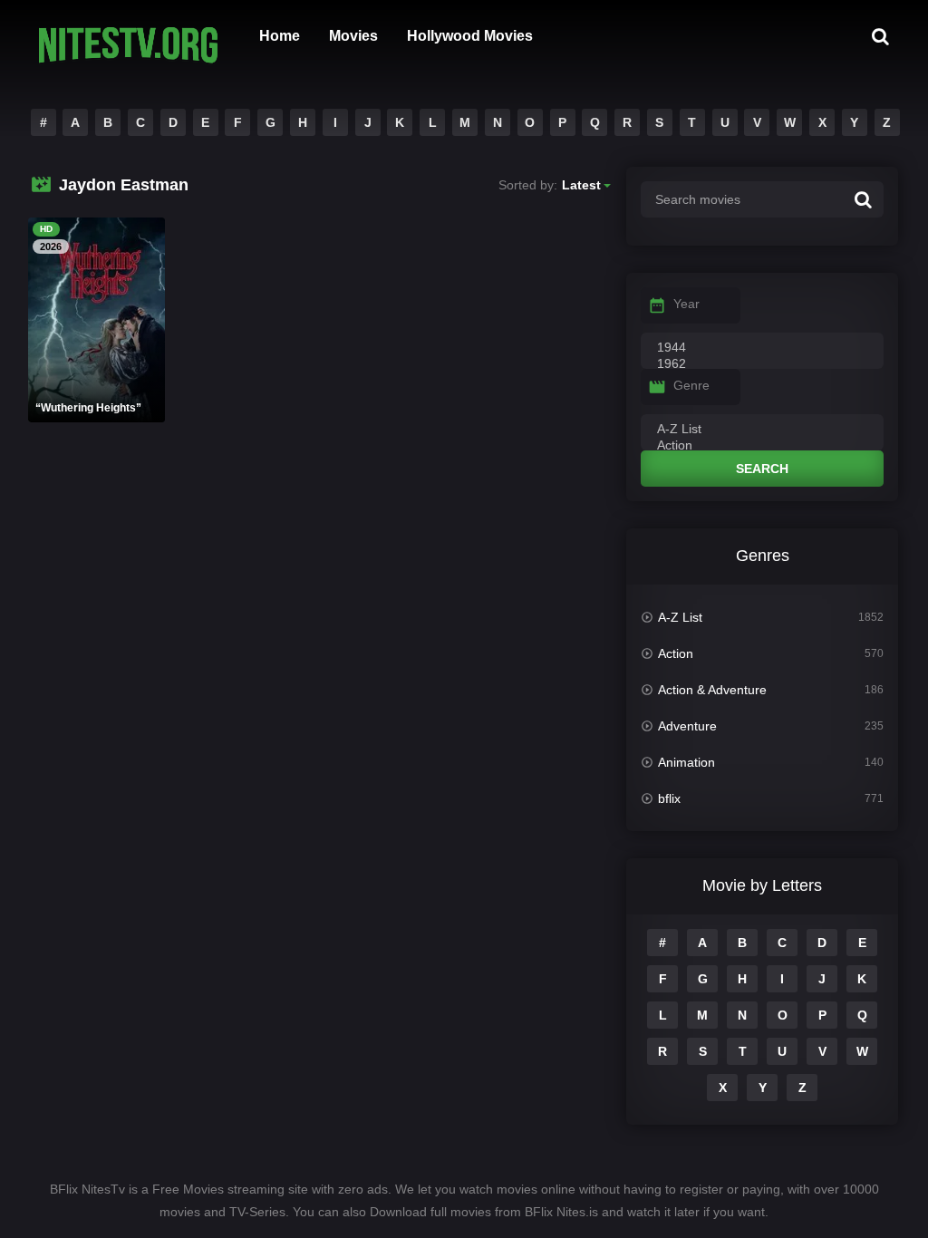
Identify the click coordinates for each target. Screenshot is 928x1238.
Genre (691, 385)
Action (675, 653)
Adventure (687, 726)
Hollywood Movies (470, 36)
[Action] (762, 446)
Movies (353, 36)
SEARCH (762, 468)
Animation (686, 762)
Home (279, 36)
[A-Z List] (762, 429)
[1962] (762, 364)
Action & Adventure (712, 689)
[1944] (762, 348)
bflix (669, 798)
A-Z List (680, 617)
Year (686, 303)
